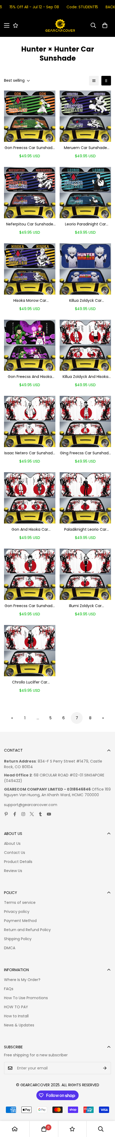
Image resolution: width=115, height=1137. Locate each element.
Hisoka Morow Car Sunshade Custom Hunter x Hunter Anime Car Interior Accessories (29, 300)
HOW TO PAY (16, 1007)
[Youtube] (49, 814)
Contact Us (14, 852)
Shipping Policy (18, 938)
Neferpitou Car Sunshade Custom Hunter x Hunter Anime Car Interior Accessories (29, 224)
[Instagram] (23, 814)
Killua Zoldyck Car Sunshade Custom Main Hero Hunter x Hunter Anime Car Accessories (85, 300)
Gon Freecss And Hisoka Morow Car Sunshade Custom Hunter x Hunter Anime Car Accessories (29, 377)
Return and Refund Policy (27, 929)
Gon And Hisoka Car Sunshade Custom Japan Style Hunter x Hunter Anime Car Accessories (29, 529)
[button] (105, 25)
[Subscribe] (105, 1068)
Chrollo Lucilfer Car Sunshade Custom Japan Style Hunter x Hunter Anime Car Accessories (29, 682)
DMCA (9, 948)
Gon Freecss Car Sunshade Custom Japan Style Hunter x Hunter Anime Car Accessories (30, 606)
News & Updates (19, 1025)
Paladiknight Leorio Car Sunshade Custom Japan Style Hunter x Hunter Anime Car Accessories (85, 529)
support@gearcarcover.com (30, 804)
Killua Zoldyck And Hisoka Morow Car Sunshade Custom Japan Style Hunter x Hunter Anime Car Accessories (85, 377)
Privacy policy (16, 911)
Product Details (18, 861)
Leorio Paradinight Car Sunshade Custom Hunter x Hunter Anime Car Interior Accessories (85, 224)
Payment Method (20, 920)
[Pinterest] (6, 814)
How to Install (16, 1016)
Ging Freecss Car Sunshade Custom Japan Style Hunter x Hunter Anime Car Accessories (85, 453)
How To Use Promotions (26, 998)
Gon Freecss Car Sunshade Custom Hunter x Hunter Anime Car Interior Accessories (30, 148)
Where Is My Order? (22, 979)
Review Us (13, 870)
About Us (12, 843)
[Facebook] (14, 814)
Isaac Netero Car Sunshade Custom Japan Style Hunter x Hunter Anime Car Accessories (29, 453)
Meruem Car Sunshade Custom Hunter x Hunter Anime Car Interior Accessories (85, 148)
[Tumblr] (40, 814)
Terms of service (20, 902)
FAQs (8, 988)
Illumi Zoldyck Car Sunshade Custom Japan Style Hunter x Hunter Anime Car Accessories (85, 606)
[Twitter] (32, 814)
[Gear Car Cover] (60, 25)
